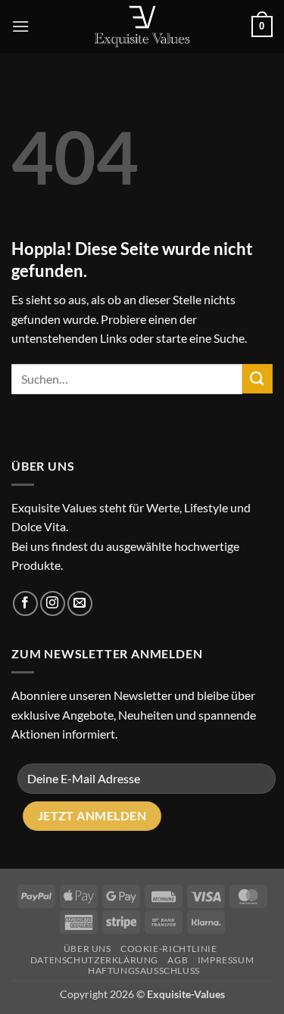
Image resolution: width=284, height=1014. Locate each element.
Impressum (226, 960)
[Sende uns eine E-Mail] (79, 603)
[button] (20, 26)
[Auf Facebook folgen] (25, 603)
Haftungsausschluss (144, 970)
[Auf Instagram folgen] (52, 603)
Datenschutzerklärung (94, 960)
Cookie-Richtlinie (168, 948)
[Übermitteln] (257, 378)
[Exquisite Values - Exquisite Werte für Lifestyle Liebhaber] (142, 26)
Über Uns (87, 948)
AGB (177, 960)
